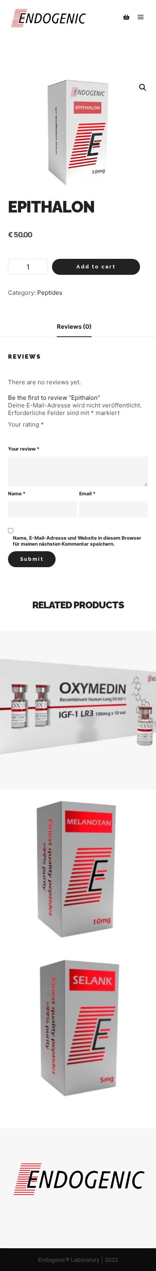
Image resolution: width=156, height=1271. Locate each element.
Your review (24, 449)
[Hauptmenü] (141, 17)
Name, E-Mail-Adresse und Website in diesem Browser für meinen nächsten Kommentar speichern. (77, 541)
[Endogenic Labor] (48, 17)
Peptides (49, 292)
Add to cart (96, 267)
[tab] (74, 327)
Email (87, 493)
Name (17, 493)
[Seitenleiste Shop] (126, 17)
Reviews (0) (74, 326)
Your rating (26, 424)
